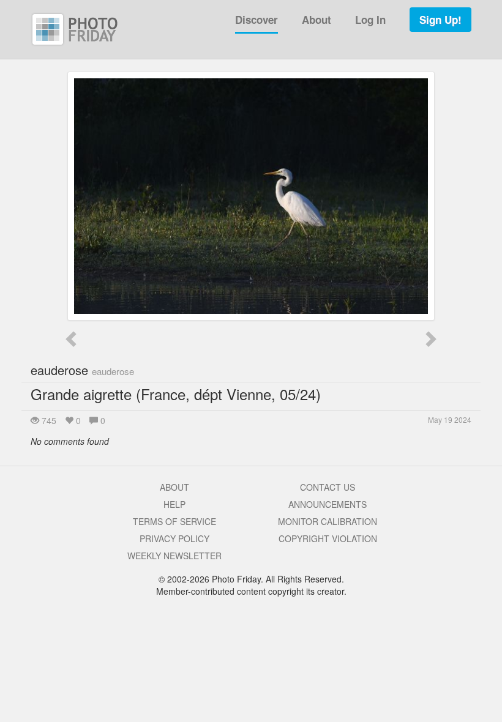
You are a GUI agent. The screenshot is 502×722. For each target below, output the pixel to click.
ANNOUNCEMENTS (327, 504)
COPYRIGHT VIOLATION (328, 538)
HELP (174, 504)
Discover (256, 19)
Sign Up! (440, 19)
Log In (370, 19)
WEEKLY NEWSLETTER (174, 555)
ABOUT (174, 487)
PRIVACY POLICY (174, 538)
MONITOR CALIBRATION (327, 521)
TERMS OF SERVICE (174, 521)
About (316, 19)
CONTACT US (327, 487)
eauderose (82, 370)
